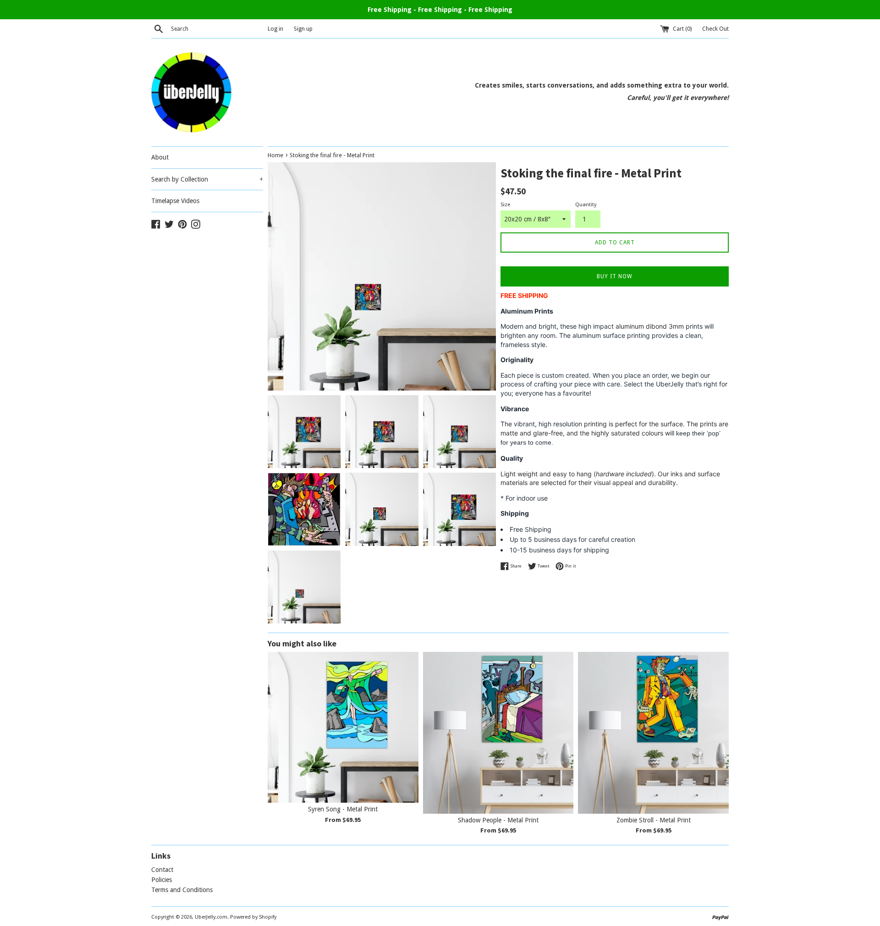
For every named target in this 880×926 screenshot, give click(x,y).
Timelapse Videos (175, 200)
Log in (275, 28)
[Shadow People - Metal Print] (498, 732)
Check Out (715, 28)
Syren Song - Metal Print (343, 809)
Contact (162, 869)
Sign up (303, 28)
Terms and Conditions (182, 889)
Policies (161, 879)
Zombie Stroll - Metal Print (653, 820)
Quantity (585, 205)
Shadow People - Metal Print (498, 820)
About (160, 157)
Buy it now (614, 276)
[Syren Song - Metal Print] (343, 727)
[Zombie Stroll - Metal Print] (653, 732)
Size (505, 205)
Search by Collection (207, 179)
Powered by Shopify (253, 917)
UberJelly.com (211, 917)
